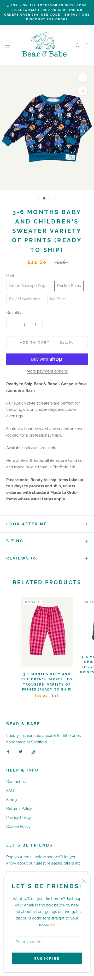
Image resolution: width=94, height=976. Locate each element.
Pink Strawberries (24, 299)
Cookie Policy (18, 826)
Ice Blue (57, 299)
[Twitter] (20, 751)
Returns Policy (19, 808)
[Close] (84, 881)
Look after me (26, 524)
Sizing (15, 541)
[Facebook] (8, 751)
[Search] (77, 45)
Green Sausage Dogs (28, 285)
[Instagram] (33, 751)
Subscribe (47, 958)
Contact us (16, 781)
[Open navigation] (7, 45)
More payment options (47, 371)
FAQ (10, 790)
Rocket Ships (69, 285)
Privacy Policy (18, 817)
